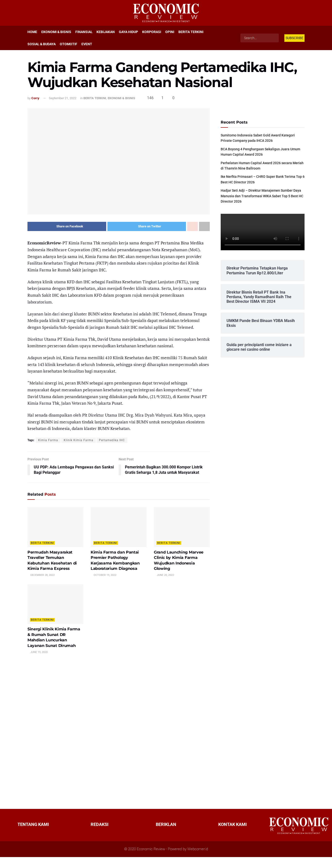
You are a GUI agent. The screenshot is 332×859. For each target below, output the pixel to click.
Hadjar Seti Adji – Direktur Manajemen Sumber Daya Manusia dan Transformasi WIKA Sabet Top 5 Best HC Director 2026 (262, 195)
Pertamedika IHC (112, 440)
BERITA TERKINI (190, 32)
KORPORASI (151, 32)
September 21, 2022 (62, 98)
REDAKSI (99, 824)
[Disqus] (118, 731)
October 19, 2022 (104, 575)
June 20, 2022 (165, 575)
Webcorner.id (197, 849)
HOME (32, 32)
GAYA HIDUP (128, 32)
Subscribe (294, 38)
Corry (35, 98)
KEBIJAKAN (105, 32)
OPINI (169, 32)
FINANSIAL (84, 32)
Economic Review (151, 849)
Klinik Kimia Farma (78, 440)
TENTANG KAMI (33, 824)
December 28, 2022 (42, 575)
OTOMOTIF (68, 44)
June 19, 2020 (39, 652)
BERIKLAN (166, 824)
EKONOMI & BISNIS (56, 32)
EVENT (86, 44)
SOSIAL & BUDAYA (41, 44)
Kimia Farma (48, 440)
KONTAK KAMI (232, 824)
